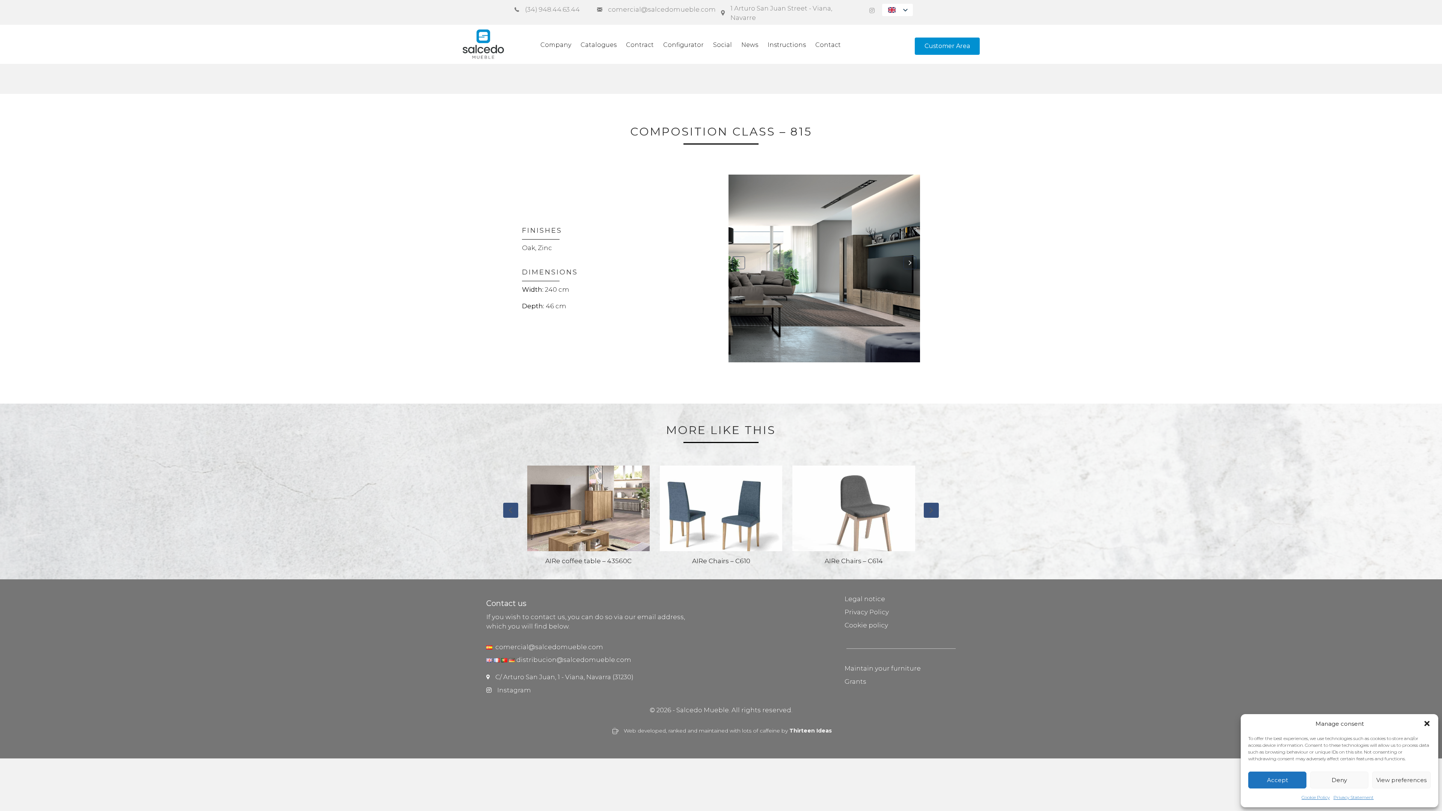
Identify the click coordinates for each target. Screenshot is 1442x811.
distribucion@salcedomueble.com (573, 659)
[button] (1427, 723)
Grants (855, 681)
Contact (828, 44)
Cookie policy (866, 625)
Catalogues (599, 44)
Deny (1339, 780)
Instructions (787, 44)
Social (722, 44)
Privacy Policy (867, 612)
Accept (1277, 780)
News (749, 44)
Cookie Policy (1316, 797)
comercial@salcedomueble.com (547, 647)
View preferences (1401, 780)
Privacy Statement (1353, 797)
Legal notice (865, 599)
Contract (640, 44)
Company (555, 44)
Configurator (683, 44)
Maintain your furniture (883, 668)
